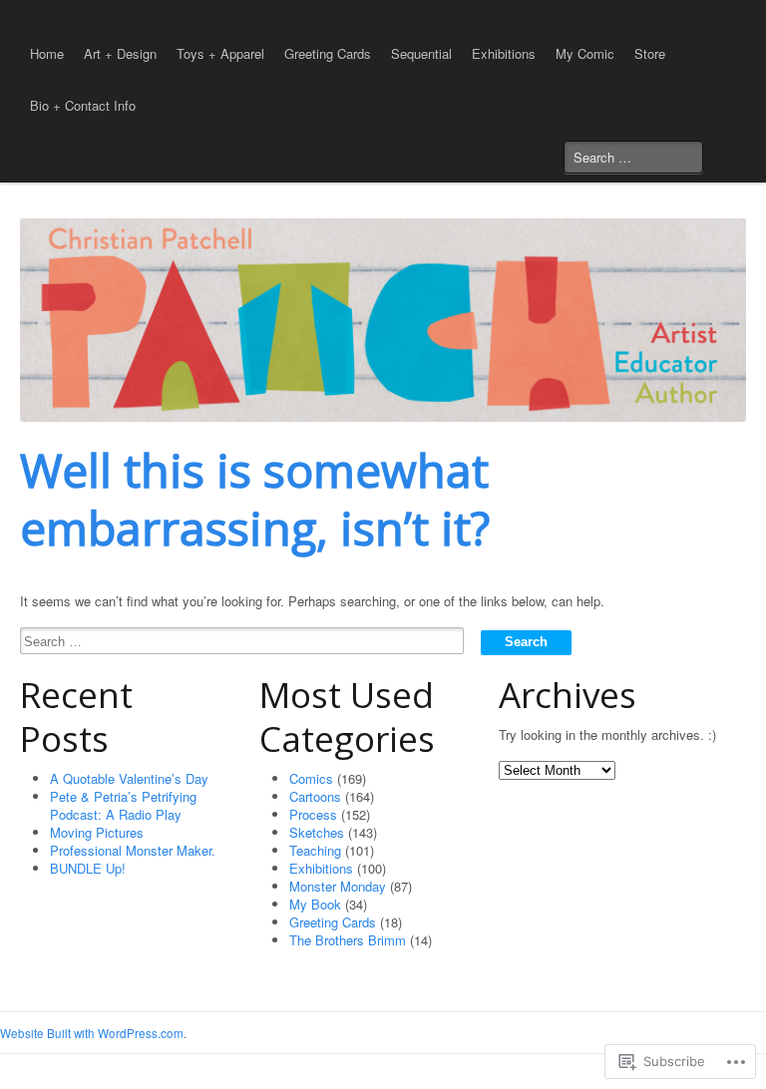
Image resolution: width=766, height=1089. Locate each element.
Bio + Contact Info (83, 105)
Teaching (315, 850)
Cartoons (315, 796)
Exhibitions (504, 53)
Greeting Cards (327, 53)
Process (313, 814)
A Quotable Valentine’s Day (129, 778)
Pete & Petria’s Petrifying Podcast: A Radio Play (123, 805)
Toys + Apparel (220, 53)
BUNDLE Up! (88, 868)
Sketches (316, 832)
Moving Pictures (97, 832)
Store (649, 53)
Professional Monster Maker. (132, 850)
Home (47, 53)
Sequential (421, 53)
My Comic (585, 53)
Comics (311, 778)
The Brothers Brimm (347, 939)
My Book (315, 904)
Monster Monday (337, 886)
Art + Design (120, 53)
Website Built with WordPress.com (92, 1033)
